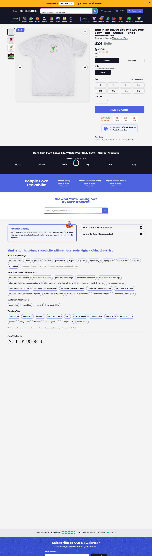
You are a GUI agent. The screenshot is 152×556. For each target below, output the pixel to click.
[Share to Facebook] (16, 341)
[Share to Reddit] (35, 341)
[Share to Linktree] (22, 341)
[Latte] (107, 52)
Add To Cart (119, 109)
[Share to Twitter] (10, 341)
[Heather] (100, 52)
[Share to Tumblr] (41, 341)
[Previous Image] (20, 67)
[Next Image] (85, 67)
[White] (96, 52)
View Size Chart (138, 79)
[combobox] (66, 11)
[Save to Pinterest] (29, 341)
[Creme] (103, 52)
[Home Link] (28, 11)
